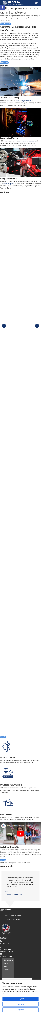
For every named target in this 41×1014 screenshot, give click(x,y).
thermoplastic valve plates (27, 141)
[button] (2, 7)
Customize (20, 1004)
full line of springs (8, 184)
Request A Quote (16, 915)
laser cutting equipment (23, 101)
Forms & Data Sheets (13, 919)
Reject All (21, 1010)
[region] (20, 997)
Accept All (20, 999)
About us (7, 915)
